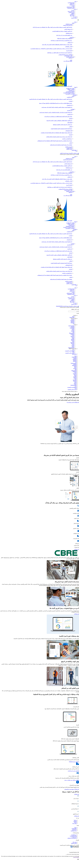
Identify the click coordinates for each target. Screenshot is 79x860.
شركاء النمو (72, 14)
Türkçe (73, 346)
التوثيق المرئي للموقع (70, 56)
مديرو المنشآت (71, 90)
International (74, 354)
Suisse (73, 344)
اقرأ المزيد (73, 770)
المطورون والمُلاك (70, 89)
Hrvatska (75, 368)
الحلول (73, 96)
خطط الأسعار (74, 150)
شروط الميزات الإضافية (72, 838)
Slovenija (72, 343)
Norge (73, 335)
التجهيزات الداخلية (68, 146)
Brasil (73, 316)
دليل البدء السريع (71, 2)
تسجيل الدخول (74, 17)
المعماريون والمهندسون (69, 93)
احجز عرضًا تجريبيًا (75, 153)
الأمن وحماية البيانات (70, 6)
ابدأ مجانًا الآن (76, 402)
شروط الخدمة (74, 834)
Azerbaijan (72, 320)
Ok (78, 859)
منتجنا (75, 21)
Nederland (72, 334)
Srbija (73, 341)
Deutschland (72, 327)
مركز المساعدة (74, 830)
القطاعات (75, 94)
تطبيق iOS (75, 842)
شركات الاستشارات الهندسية (68, 92)
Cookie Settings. (76, 857)
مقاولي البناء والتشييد (70, 88)
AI (76, 151)
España (73, 328)
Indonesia (72, 321)
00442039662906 (59, 306)
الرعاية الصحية (69, 147)
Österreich (72, 336)
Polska (73, 338)
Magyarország (71, 333)
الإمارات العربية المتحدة (69, 352)
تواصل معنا (72, 15)
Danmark (72, 326)
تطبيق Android (74, 843)
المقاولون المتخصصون (70, 91)
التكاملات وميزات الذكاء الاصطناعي (65, 54)
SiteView (68, 72)
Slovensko (72, 342)
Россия (73, 337)
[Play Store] (74, 408)
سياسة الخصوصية (73, 835)
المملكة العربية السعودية (69, 350)
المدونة (73, 5)
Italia (73, 332)
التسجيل (70, 153)
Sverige (73, 345)
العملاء (75, 87)
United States (72, 317)
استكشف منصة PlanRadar (74, 761)
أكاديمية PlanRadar (70, 8)
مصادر (75, 1)
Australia (72, 319)
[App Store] (74, 405)
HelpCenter (72, 3)
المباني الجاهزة (69, 149)
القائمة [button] (61, 153)
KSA (73, 349)
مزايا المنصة (72, 37)
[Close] (66, 854)
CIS (73, 323)
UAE (73, 351)
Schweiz (72, 340)
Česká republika (71, 325)
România (72, 339)
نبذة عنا (75, 9)
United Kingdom (71, 347)
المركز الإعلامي (71, 12)
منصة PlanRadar (69, 24)
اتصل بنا (75, 16)
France (73, 329)
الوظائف (72, 13)
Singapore (72, 322)
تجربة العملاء (72, 4)
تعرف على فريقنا (71, 11)
